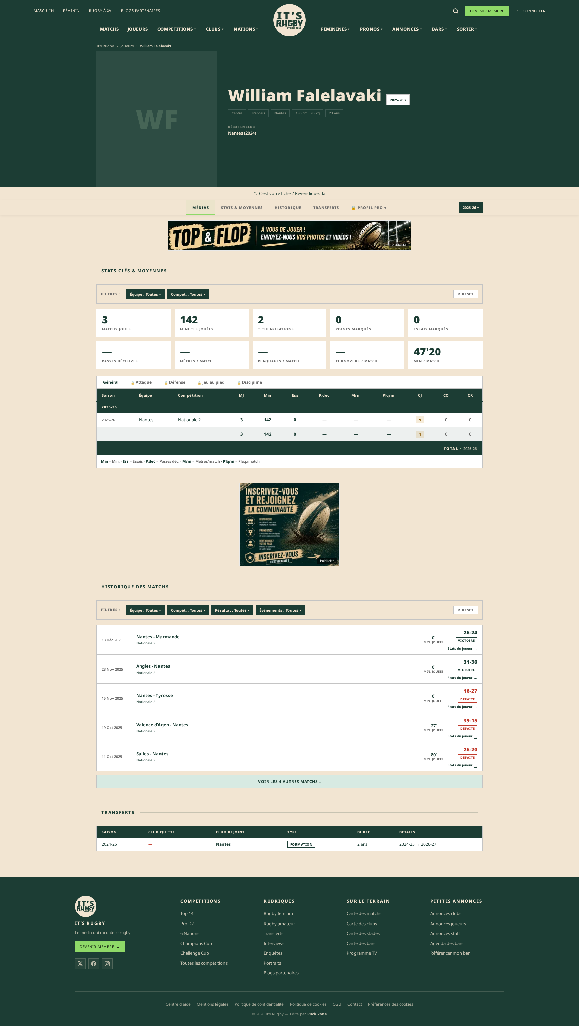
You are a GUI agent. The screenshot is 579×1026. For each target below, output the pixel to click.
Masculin (44, 10)
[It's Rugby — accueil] (289, 20)
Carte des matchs (364, 913)
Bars (439, 29)
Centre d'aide (178, 1004)
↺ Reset (466, 294)
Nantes (223, 844)
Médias (200, 207)
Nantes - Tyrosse (154, 695)
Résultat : (232, 610)
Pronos (371, 29)
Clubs (215, 29)
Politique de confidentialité (259, 1004)
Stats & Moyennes (242, 207)
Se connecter (531, 10)
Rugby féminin (278, 913)
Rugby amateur (279, 923)
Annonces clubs (445, 913)
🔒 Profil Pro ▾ (369, 207)
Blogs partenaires (140, 10)
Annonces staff (445, 933)
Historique (288, 207)
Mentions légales (213, 1004)
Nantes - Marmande (158, 637)
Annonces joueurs (448, 923)
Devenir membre (487, 10)
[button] (289, 639)
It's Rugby (105, 45)
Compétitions (176, 29)
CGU (337, 1004)
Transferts (326, 207)
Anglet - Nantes (153, 666)
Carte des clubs (362, 923)
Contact (354, 1004)
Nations (246, 29)
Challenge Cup (194, 953)
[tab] (111, 382)
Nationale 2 (145, 643)
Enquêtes (273, 953)
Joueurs (138, 29)
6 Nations (189, 933)
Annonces (407, 29)
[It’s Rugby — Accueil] (85, 906)
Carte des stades (363, 933)
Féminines (335, 29)
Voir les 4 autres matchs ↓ (289, 781)
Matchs (109, 29)
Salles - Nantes (152, 754)
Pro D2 (187, 923)
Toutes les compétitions (204, 963)
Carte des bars (361, 943)
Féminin (71, 10)
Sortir (467, 29)
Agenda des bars (446, 943)
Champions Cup (196, 943)
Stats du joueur (462, 648)
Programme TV (362, 953)
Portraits (272, 963)
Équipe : (145, 294)
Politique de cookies (308, 1004)
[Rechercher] (455, 11)
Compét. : (188, 610)
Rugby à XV (100, 10)
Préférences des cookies (390, 1004)
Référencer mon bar (450, 953)
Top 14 (186, 913)
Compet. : (188, 294)
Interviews (274, 943)
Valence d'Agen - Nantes (162, 725)
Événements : (280, 610)
